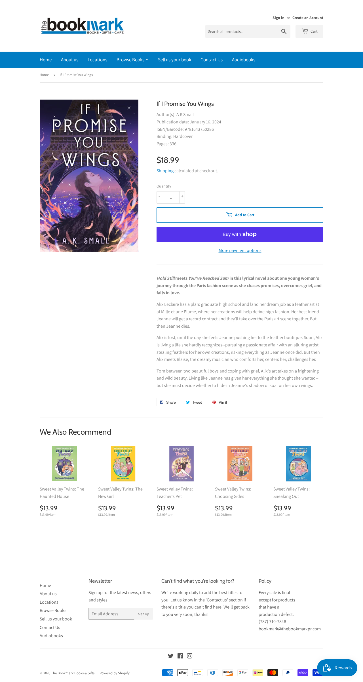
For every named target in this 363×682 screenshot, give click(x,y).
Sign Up (143, 614)
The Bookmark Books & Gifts (72, 673)
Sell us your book (174, 59)
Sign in (278, 17)
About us (69, 59)
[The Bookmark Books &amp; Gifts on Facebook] (180, 657)
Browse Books (131, 59)
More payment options (240, 250)
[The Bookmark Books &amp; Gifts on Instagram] (190, 657)
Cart (314, 31)
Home (46, 59)
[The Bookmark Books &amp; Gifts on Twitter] (171, 657)
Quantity (164, 186)
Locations (97, 59)
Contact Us (212, 59)
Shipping (165, 171)
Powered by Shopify (115, 673)
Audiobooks (243, 59)
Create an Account (307, 17)
